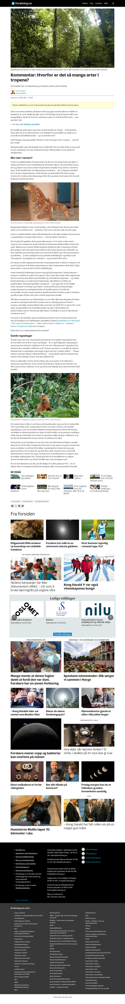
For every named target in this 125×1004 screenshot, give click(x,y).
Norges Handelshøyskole (58, 959)
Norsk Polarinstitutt (56, 970)
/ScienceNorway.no (93, 862)
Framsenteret (18, 939)
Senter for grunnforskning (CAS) (95, 931)
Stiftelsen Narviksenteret (93, 944)
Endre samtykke (22, 900)
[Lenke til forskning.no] (44, 2)
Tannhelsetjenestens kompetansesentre (98, 952)
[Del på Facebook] (12, 506)
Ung (91, 3)
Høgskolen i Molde (20, 950)
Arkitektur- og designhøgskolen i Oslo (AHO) (28, 915)
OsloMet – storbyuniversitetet (59, 987)
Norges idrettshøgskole (57, 968)
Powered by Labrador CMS (62, 997)
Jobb (106, 3)
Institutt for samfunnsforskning (24, 963)
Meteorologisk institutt (21, 977)
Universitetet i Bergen (92, 963)
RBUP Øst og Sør (90, 918)
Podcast (98, 3)
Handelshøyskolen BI (21, 944)
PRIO (86, 915)
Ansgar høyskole (19, 913)
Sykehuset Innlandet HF (92, 950)
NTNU (52, 925)
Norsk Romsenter (55, 976)
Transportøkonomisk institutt (94, 955)
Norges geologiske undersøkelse (60, 965)
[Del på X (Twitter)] (15, 506)
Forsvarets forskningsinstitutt (23, 936)
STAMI (87, 939)
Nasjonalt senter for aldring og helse (61, 935)
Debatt (85, 3)
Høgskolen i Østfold (20, 952)
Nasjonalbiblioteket (56, 928)
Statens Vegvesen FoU (92, 942)
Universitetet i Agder (91, 961)
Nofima (52, 948)
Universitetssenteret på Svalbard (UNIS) (97, 977)
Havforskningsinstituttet (22, 947)
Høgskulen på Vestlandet (22, 958)
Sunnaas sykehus (90, 947)
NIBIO (16, 982)
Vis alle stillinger (62, 634)
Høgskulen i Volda (20, 955)
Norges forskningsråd (57, 962)
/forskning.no (91, 854)
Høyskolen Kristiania (21, 961)
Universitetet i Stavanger (93, 972)
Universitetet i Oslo (91, 969)
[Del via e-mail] (22, 506)
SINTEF (87, 928)
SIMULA (87, 926)
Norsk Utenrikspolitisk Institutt (60, 979)
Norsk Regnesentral (56, 973)
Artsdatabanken (19, 918)
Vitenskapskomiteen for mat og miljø (97, 988)
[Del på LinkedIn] (19, 506)
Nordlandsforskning (56, 954)
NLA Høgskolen (55, 913)
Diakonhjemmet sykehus (22, 921)
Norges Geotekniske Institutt (59, 957)
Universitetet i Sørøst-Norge (94, 974)
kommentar (28, 501)
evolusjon (16, 501)
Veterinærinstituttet (91, 983)
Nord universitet (55, 951)
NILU (16, 990)
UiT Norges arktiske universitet (95, 958)
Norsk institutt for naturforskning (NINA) (63, 981)
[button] (14, 617)
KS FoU (16, 966)
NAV (15, 979)
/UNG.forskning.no (93, 858)
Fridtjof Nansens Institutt (22, 942)
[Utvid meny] (113, 3)
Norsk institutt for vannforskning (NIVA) (62, 984)
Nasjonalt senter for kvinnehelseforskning (63, 941)
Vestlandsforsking (91, 980)
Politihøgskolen (90, 913)
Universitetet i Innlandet (92, 966)
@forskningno (91, 849)
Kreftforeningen (19, 969)
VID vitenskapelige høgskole (94, 985)
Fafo (15, 928)
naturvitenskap (42, 501)
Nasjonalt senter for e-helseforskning (62, 938)
